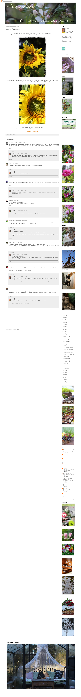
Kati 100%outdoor (12, 288)
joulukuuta (66, 336)
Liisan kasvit (66, 458)
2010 (64, 377)
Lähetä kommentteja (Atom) (13, 329)
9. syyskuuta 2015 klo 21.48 (17, 265)
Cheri (10, 200)
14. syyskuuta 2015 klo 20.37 (21, 276)
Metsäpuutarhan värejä (68, 350)
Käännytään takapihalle (68, 349)
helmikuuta (66, 366)
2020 (64, 326)
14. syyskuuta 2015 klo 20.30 (21, 190)
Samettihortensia (12, 220)
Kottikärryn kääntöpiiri (68, 463)
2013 (64, 372)
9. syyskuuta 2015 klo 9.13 (17, 242)
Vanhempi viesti (55, 327)
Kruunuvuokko (12, 180)
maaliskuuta (66, 365)
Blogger (48, 693)
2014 (64, 370)
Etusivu (32, 327)
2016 (64, 333)
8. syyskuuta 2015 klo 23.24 (17, 200)
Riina (10, 242)
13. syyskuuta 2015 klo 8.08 (22, 288)
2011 (64, 375)
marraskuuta (66, 338)
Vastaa (10, 148)
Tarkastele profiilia (65, 42)
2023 (64, 320)
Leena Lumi (65, 493)
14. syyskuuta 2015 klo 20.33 (21, 229)
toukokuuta (66, 361)
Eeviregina (11, 142)
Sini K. (10, 265)
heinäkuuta (66, 358)
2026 (64, 315)
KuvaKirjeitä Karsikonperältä (66, 489)
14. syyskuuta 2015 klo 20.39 (21, 298)
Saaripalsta (65, 484)
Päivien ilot (65, 468)
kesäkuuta (66, 360)
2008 (64, 381)
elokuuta (66, 356)
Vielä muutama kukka (68, 345)
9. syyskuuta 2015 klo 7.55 (21, 220)
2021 (64, 324)
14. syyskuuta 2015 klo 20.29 (21, 153)
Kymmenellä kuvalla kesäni (68, 490)
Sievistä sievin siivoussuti (68, 451)
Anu (13, 153)
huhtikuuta (66, 363)
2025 (64, 317)
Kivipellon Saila (66, 454)
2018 (64, 329)
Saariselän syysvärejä (68, 347)
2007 (64, 382)
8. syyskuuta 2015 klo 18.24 (19, 142)
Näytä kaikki (72, 499)
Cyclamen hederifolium (68, 352)
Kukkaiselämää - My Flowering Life (67, 479)
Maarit (10, 163)
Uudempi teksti (9, 327)
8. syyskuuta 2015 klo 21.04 (17, 163)
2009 (64, 379)
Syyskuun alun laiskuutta (69, 354)
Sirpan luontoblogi (67, 473)
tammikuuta (66, 368)
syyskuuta (66, 341)
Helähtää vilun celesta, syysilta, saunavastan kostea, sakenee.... (67, 496)
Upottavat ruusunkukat (67, 485)
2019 (64, 327)
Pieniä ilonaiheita (66, 459)
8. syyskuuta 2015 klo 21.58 (21, 180)
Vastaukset (12, 151)
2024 (64, 319)
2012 (64, 374)
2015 (64, 334)
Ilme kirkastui (65, 455)
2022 (64, 322)
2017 (64, 331)
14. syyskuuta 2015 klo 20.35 (21, 254)
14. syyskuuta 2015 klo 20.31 (21, 210)
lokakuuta (66, 339)
